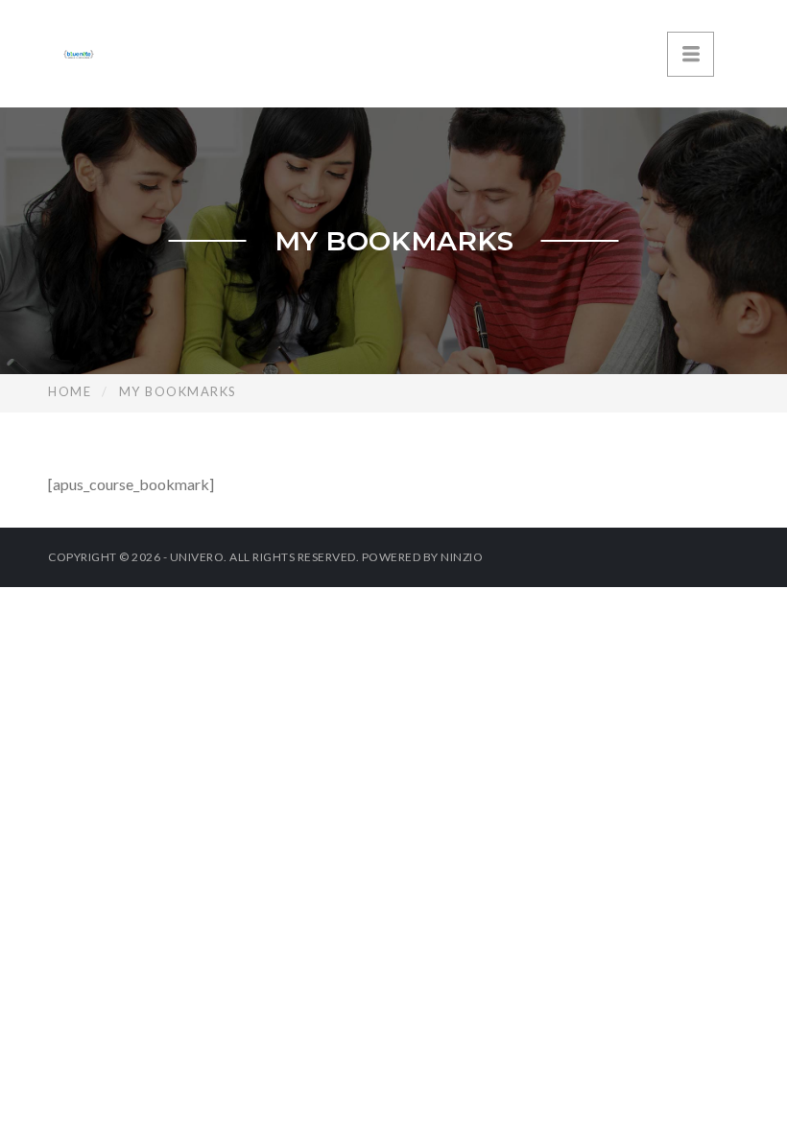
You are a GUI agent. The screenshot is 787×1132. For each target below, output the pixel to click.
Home (69, 391)
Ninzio (462, 557)
